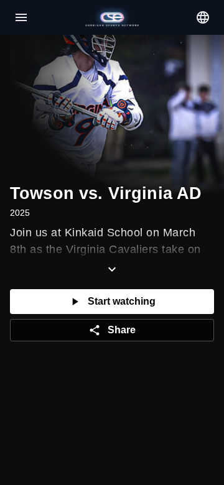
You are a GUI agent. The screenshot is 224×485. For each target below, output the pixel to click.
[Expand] (112, 269)
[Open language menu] (203, 17)
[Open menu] (21, 17)
